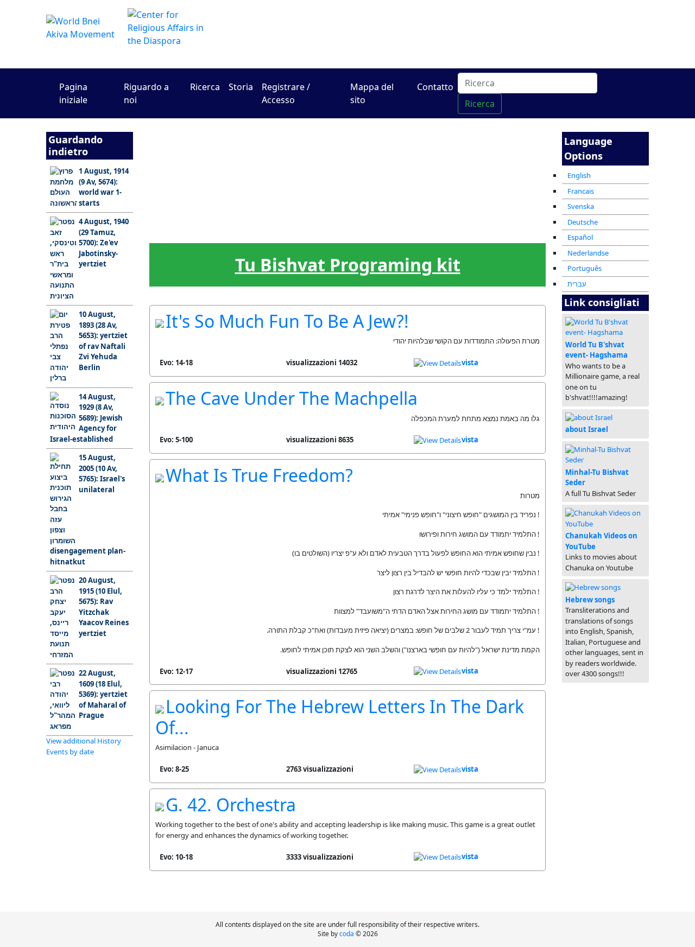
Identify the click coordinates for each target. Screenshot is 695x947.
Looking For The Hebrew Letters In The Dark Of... (339, 717)
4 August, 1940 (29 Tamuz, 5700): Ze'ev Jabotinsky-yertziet (104, 243)
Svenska (580, 206)
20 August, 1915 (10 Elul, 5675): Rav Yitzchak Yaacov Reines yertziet (104, 606)
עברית (576, 284)
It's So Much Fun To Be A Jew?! (287, 321)
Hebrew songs (590, 600)
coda (346, 933)
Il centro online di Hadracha (450, 34)
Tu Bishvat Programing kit (347, 264)
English (579, 175)
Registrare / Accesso (286, 93)
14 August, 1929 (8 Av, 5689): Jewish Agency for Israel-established (86, 418)
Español (580, 237)
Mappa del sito (372, 93)
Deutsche (582, 222)
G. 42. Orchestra (231, 804)
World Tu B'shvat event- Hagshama (596, 350)
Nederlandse (588, 253)
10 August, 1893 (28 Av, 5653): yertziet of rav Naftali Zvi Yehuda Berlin (103, 340)
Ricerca (205, 87)
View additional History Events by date (83, 746)
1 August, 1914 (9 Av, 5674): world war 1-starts (104, 187)
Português (584, 268)
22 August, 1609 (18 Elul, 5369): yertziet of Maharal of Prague (103, 694)
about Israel (586, 429)
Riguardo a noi (146, 93)
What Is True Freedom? (259, 475)
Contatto (435, 87)
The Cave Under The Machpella (292, 398)
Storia (241, 87)
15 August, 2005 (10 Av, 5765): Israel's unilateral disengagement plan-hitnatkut (87, 510)
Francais (580, 191)
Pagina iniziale (73, 93)
